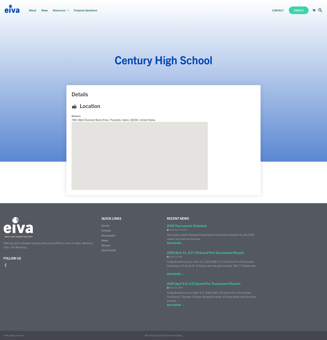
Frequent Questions (85, 10)
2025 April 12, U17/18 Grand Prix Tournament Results (205, 252)
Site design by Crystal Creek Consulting (163, 335)
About (32, 10)
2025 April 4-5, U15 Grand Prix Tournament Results (203, 283)
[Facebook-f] (5, 265)
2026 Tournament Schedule (187, 226)
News (44, 10)
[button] (320, 10)
